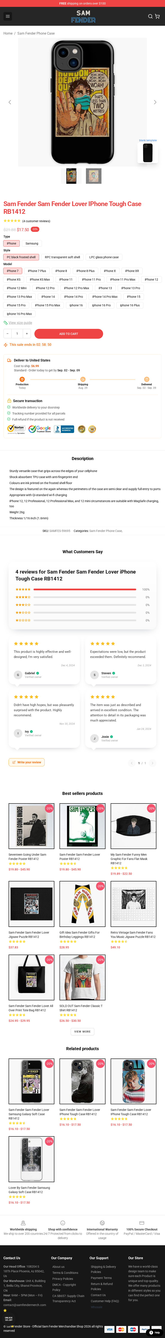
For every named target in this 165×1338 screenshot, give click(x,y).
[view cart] (157, 16)
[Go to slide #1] (71, 176)
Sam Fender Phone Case (36, 33)
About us (58, 1266)
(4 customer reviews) (36, 221)
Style (6, 250)
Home (7, 33)
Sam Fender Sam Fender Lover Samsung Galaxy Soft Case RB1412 (29, 1114)
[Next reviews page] (152, 763)
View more (82, 1031)
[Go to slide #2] (93, 176)
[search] (150, 16)
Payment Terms (101, 1278)
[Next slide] (154, 102)
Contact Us (98, 1295)
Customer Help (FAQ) (105, 1301)
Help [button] (157, 1332)
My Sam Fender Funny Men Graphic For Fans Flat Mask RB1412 (129, 859)
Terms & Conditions (65, 1272)
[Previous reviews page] (132, 763)
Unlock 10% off (8, 1319)
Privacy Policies (62, 1278)
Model (7, 264)
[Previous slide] (10, 102)
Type (6, 236)
